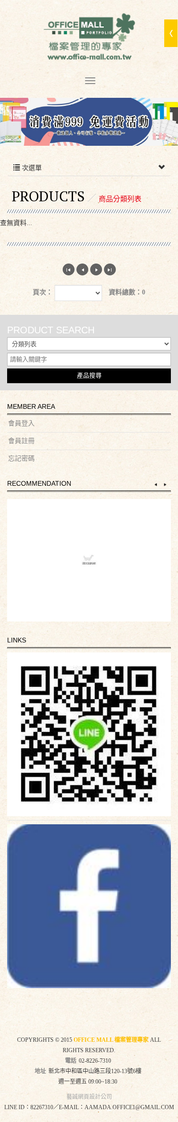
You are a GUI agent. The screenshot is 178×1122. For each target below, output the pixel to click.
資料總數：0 (127, 292)
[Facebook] (89, 906)
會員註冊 (21, 440)
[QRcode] (89, 734)
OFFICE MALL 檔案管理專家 (89, 38)
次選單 (31, 167)
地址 (40, 1071)
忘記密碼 (21, 458)
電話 (70, 1060)
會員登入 (21, 423)
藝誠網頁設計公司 (89, 1097)
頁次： (43, 292)
